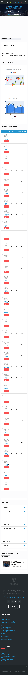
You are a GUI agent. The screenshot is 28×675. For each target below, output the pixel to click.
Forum (2, 653)
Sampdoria (6, 214)
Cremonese (6, 279)
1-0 (6, 206)
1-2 (6, 141)
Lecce (6, 192)
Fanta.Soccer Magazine (7, 654)
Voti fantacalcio (5, 636)
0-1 (6, 315)
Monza (6, 138)
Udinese (6, 161)
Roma (6, 171)
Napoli (6, 149)
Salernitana (6, 334)
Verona (6, 269)
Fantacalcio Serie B (6, 627)
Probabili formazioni (6, 641)
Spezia (6, 226)
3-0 (6, 174)
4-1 (6, 250)
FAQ (2, 657)
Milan (6, 247)
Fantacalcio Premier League (8, 621)
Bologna (6, 258)
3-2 (6, 413)
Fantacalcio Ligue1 (5, 625)
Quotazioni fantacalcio (7, 638)
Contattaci (14, 606)
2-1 (6, 347)
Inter (6, 399)
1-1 (6, 195)
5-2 (6, 489)
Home (8, 14)
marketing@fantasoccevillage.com (15, 597)
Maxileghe (3, 633)
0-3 (6, 217)
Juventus (6, 204)
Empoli (6, 236)
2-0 (6, 228)
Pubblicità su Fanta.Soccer (7, 659)
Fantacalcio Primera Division (8, 622)
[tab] (15, 138)
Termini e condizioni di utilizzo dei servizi (16, 668)
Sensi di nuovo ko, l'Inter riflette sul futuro (17, 563)
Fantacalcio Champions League (9, 628)
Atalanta (6, 182)
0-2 (6, 184)
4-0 (6, 152)
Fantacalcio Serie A (6, 619)
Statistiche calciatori (6, 639)
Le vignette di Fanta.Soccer (8, 656)
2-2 (6, 391)
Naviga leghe (4, 631)
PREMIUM (3, 660)
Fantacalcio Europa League (8, 630)
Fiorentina (6, 410)
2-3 (6, 282)
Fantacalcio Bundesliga (7, 624)
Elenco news (5, 556)
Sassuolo (6, 291)
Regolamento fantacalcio (7, 635)
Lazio (6, 378)
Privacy (3, 668)
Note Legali (23, 667)
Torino (6, 139)
